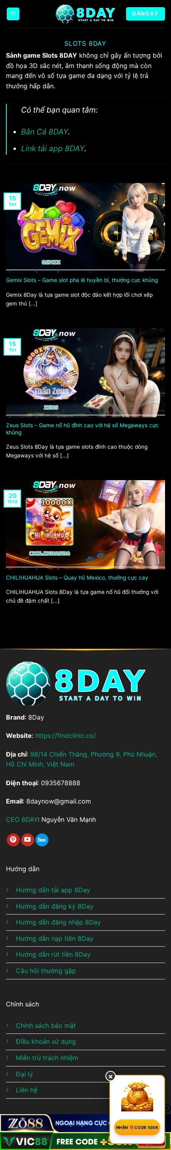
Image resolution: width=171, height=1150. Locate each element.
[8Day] (85, 13)
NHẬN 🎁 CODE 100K (137, 1127)
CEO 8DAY (22, 819)
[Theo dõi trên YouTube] (27, 840)
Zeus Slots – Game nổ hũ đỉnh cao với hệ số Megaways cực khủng (82, 429)
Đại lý (24, 1074)
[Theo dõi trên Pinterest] (13, 840)
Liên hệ (26, 1090)
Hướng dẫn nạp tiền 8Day (54, 938)
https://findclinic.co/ (65, 735)
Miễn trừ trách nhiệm (47, 1058)
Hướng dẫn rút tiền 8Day (53, 954)
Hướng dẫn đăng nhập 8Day (58, 922)
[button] (13, 14)
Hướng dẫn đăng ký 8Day (54, 906)
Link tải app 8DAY (52, 148)
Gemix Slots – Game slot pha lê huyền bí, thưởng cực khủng (82, 280)
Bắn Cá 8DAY (44, 131)
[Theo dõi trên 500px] (42, 840)
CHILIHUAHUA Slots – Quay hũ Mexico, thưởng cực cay (77, 577)
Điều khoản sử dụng (46, 1041)
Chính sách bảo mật (46, 1025)
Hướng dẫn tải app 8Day (53, 890)
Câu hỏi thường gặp (46, 971)
